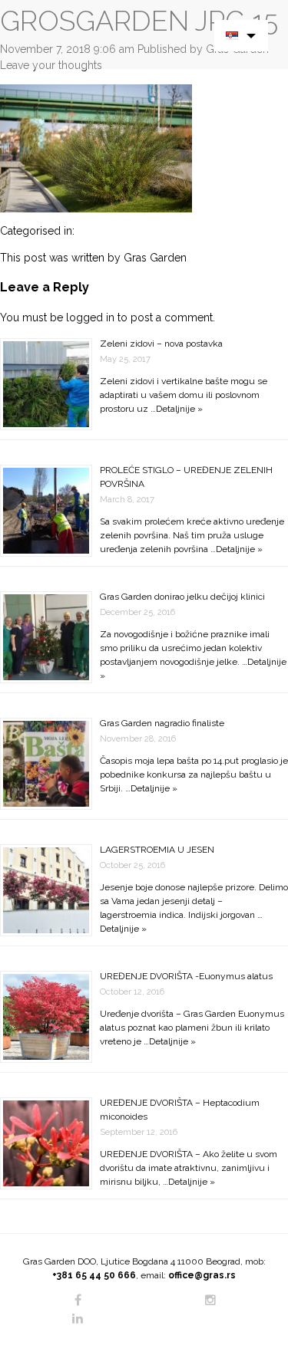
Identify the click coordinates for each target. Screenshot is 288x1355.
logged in (90, 317)
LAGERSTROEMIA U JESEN (157, 849)
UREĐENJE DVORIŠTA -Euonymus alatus (186, 976)
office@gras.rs (202, 1275)
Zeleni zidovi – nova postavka (161, 343)
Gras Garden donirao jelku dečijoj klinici (182, 596)
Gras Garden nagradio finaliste (162, 723)
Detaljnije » (179, 408)
